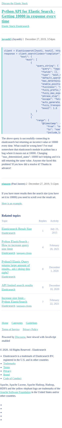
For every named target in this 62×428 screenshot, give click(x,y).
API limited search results (17, 285)
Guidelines (31, 322)
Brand (6, 374)
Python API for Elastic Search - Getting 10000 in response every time (29, 16)
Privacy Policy (30, 329)
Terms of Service (11, 329)
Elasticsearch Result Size (17, 228)
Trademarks (9, 363)
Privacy (7, 371)
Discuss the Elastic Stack (15, 3)
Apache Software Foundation (15, 392)
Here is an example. (12, 203)
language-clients (24, 253)
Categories (17, 322)
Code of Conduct (12, 378)
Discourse (20, 337)
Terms (6, 367)
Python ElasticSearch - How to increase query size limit (15, 245)
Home (5, 322)
